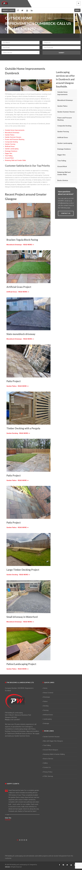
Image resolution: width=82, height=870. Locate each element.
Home (49, 18)
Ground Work (9, 158)
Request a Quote (8, 10)
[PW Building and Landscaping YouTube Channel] (27, 10)
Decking (45, 706)
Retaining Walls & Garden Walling (54, 754)
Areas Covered (48, 693)
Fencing (45, 710)
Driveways (46, 697)
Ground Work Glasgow (50, 750)
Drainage (46, 723)
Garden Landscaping (11, 149)
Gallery (45, 763)
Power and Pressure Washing (14, 139)
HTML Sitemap (48, 776)
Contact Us (47, 767)
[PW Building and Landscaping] (15, 701)
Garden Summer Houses (13, 137)
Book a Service (62, 180)
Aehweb (7, 867)
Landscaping (47, 719)
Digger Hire (8, 153)
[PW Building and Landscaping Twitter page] (22, 10)
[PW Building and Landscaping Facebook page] (17, 10)
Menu (77, 10)
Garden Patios (9, 135)
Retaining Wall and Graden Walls (15, 160)
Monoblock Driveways (12, 132)
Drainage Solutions (11, 151)
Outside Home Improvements (14, 130)
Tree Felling (8, 156)
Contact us (65, 213)
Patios (45, 701)
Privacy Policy (47, 772)
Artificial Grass (10, 146)
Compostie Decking (11, 142)
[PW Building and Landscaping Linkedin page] (31, 10)
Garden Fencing (10, 144)
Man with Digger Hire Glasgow (53, 741)
